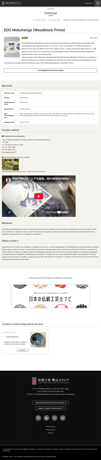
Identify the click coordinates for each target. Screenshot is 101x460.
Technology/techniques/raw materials (50, 70)
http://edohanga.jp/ (8, 152)
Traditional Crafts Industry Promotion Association (49, 402)
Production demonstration (12, 336)
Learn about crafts (54, 20)
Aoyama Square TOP (39, 20)
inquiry (50, 433)
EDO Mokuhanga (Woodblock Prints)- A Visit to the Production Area (24, 171)
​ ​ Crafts (50, 12)
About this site (50, 426)
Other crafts (93, 37)
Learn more (22, 350)
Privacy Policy (50, 429)
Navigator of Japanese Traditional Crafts (49, 408)
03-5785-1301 (45, 391)
